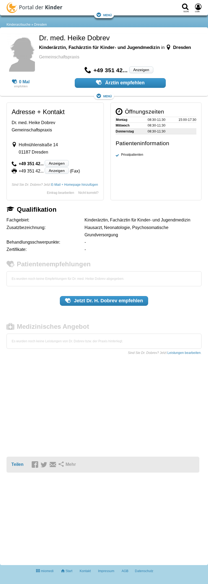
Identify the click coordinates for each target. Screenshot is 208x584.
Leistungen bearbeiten (184, 353)
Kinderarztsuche (18, 24)
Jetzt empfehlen (108, 300)
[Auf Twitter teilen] (45, 465)
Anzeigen (141, 70)
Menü (107, 14)
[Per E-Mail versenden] (54, 465)
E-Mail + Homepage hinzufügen (74, 185)
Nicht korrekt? (88, 193)
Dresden (40, 24)
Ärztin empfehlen (124, 82)
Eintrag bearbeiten (60, 193)
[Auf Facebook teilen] (36, 465)
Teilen (17, 464)
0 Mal (24, 81)
